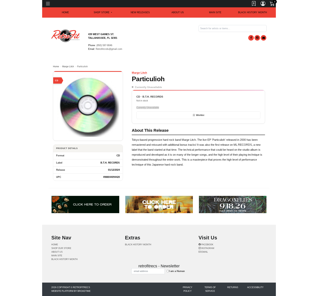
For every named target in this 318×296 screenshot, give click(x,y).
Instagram (207, 248)
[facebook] (251, 38)
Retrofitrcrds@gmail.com (109, 49)
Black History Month (252, 12)
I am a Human (177, 271)
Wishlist (200, 115)
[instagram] (257, 38)
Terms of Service (210, 289)
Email (204, 252)
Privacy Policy (187, 289)
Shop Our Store (61, 248)
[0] (272, 4)
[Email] (263, 38)
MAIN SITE (215, 12)
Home (56, 66)
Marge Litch (68, 66)
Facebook (207, 244)
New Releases (140, 12)
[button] (103, 12)
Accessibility (255, 287)
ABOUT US (178, 12)
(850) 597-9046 (104, 45)
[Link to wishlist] (254, 4)
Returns (232, 287)
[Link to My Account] (263, 4)
